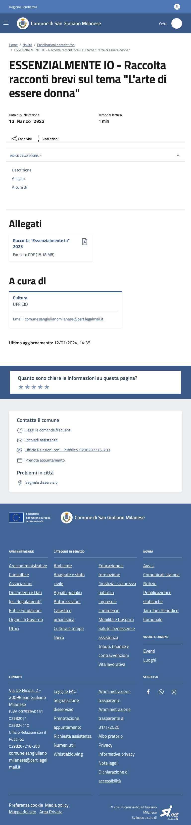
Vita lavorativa (111, 664)
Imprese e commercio (109, 606)
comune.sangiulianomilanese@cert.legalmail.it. (64, 319)
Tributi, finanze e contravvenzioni (113, 651)
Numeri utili (65, 745)
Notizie (149, 583)
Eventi (149, 651)
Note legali (108, 763)
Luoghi (149, 660)
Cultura (20, 298)
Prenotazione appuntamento (68, 722)
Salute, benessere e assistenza (116, 633)
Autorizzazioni (67, 601)
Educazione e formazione (111, 570)
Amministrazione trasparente (114, 696)
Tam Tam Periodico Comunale (161, 615)
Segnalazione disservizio (66, 705)
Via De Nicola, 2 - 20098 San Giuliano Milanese (27, 697)
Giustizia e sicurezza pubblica (117, 588)
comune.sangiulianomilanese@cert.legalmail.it (28, 760)
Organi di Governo (26, 619)
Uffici (14, 628)
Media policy (57, 805)
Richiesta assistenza (73, 736)
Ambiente (63, 565)
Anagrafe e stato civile (69, 579)
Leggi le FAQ (65, 691)
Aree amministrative (28, 565)
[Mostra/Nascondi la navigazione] (6, 23)
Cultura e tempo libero (69, 633)
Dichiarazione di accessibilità (113, 776)
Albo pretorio (110, 736)
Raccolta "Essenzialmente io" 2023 (41, 243)
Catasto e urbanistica (64, 615)
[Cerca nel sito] (176, 23)
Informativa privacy (116, 754)
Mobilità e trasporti (116, 619)
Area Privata (50, 811)
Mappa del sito (22, 811)
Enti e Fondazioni (25, 610)
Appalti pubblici (68, 592)
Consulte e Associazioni (20, 579)
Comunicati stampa (161, 574)
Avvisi (148, 565)
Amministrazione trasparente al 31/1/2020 (114, 718)
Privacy (105, 745)
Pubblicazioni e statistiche (157, 597)
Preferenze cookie (26, 805)
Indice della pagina (24, 155)
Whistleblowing (68, 754)
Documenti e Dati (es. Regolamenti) (25, 597)
